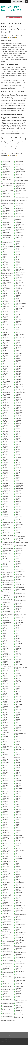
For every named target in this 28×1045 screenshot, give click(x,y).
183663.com (18, 827)
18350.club (17, 261)
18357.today (5, 459)
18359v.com (18, 522)
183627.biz (17, 706)
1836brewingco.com (20, 939)
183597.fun (5, 519)
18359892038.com (6, 521)
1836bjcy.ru (17, 929)
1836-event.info (19, 620)
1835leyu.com (18, 568)
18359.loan (17, 500)
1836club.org (5, 955)
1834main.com (18, 215)
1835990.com (18, 521)
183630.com (5, 720)
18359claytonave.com (7, 522)
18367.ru (17, 845)
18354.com (5, 342)
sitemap (8, 1041)
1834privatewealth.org (20, 221)
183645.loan (5, 754)
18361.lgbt (17, 670)
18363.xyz (17, 719)
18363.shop (17, 716)
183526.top (17, 311)
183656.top (5, 790)
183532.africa (5, 334)
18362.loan (17, 688)
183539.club (5, 339)
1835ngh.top (18, 579)
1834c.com (5, 169)
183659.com (18, 793)
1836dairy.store (6, 985)
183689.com (18, 871)
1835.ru (4, 259)
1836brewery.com (6, 937)
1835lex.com (5, 568)
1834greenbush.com (20, 188)
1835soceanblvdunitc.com (20, 600)
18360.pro (4, 650)
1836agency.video (6, 910)
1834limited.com (6, 211)
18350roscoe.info (19, 274)
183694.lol (17, 889)
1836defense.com (6, 986)
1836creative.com (6, 976)
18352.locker (18, 293)
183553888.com (19, 386)
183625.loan (18, 703)
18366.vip (4, 825)
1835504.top (5, 368)
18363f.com (5, 730)
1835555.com (5, 389)
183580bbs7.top (19, 488)
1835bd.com (5, 529)
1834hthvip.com (19, 195)
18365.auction (5, 762)
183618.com (18, 683)
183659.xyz (5, 795)
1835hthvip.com (6, 556)
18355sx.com (18, 417)
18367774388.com (6, 860)
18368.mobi (17, 866)
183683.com (18, 869)
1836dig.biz (17, 991)
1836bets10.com (6, 929)
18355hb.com (18, 405)
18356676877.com (6, 439)
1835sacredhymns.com (19, 593)
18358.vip (17, 480)
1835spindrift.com (6, 602)
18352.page (17, 295)
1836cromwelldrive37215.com (21, 977)
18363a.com (18, 725)
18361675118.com (19, 681)
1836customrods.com (7, 981)
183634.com (5, 722)
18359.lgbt (4, 500)
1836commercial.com (20, 957)
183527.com (5, 314)
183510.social (5, 280)
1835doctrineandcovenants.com (9, 542)
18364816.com (5, 760)
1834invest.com (6, 196)
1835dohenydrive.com (7, 544)
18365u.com (5, 814)
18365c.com (5, 799)
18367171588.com (19, 850)
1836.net (4, 638)
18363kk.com (5, 732)
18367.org (4, 845)
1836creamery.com (6, 974)
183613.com (5, 678)
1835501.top (18, 365)
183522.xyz (5, 305)
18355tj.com (5, 418)
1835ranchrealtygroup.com (7, 592)
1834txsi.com (5, 234)
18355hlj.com (5, 407)
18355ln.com (5, 412)
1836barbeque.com (6, 924)
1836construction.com (7, 960)
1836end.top (18, 1012)
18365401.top (18, 786)
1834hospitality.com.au (20, 190)
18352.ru (4, 298)
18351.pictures (18, 277)
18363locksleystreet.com (20, 733)
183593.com (18, 509)
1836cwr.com (18, 981)
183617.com (5, 683)
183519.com (5, 287)
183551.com (5, 373)
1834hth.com (5, 193)
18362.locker (5, 690)
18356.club (17, 425)
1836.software (18, 643)
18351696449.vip (19, 282)
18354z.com (5, 357)
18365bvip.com (18, 798)
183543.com (18, 348)
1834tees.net (5, 232)
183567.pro (17, 443)
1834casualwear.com (20, 171)
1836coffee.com (6, 957)
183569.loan (5, 448)
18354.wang (5, 344)
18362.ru (4, 691)
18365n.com (18, 808)
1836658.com (18, 830)
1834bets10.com (6, 166)
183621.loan (18, 694)
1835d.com (5, 540)
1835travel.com (6, 608)
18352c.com (18, 319)
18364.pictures (18, 743)
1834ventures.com (6, 235)
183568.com (5, 446)
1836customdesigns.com (20, 980)
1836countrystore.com (7, 969)
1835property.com (6, 589)
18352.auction (18, 288)
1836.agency (18, 624)
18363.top (4, 717)
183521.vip (17, 301)
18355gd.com (18, 402)
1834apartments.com (7, 163)
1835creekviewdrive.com (19, 536)
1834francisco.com (19, 185)
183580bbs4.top (6, 487)
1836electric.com (19, 1010)
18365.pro (4, 769)
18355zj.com (18, 423)
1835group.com (18, 548)
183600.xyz (5, 653)
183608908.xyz (18, 663)
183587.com (18, 495)
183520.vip (17, 300)
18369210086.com (19, 887)
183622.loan (18, 696)
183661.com (5, 827)
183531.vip (4, 332)
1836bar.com (18, 921)
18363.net (17, 714)
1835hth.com (18, 553)
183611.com (5, 677)
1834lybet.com (5, 213)
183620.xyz (5, 694)
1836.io (4, 633)
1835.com (4, 253)
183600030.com (6, 654)
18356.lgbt (4, 428)
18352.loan (5, 293)
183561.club (5, 435)
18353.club (4, 322)
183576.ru (17, 470)
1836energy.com (6, 1013)
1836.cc (4, 627)
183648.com (18, 759)
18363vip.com (5, 738)
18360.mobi (5, 648)
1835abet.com (5, 524)
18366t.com (5, 842)
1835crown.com (19, 538)
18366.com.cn (18, 821)
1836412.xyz (5, 748)
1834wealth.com (19, 235)
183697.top (5, 900)
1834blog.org (5, 168)
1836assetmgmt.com (7, 918)
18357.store (18, 457)
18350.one (17, 262)
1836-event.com (19, 619)
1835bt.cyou (18, 530)
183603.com (18, 656)
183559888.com (6, 397)
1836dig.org (17, 994)
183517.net (17, 284)
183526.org (5, 311)
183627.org (17, 707)
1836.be (17, 625)
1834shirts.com (6, 226)
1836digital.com (6, 996)
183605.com (18, 659)
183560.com (18, 433)
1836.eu (17, 628)
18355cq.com (18, 400)
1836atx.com (18, 918)
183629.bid (4, 709)
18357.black (5, 449)
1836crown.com (6, 979)
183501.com (18, 266)
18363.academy (18, 711)
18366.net (4, 824)
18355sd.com (18, 415)
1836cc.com (18, 949)
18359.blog (5, 498)
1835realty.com (18, 590)
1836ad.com (5, 907)
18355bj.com (5, 400)
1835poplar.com (6, 586)
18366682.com (18, 835)
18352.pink (4, 297)
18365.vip (17, 770)
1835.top (17, 259)
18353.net (4, 326)
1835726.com (18, 467)
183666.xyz (5, 834)
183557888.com (6, 394)
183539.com (18, 339)
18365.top (4, 770)
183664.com (18, 829)
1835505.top (18, 368)
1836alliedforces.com (7, 912)
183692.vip (4, 887)
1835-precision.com (19, 245)
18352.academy (6, 288)
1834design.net (18, 174)
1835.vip (4, 261)
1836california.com (19, 944)
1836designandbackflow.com (8, 989)
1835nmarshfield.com (7, 582)
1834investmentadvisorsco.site (8, 203)
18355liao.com (18, 410)
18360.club (4, 646)
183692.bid (4, 884)
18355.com (17, 358)
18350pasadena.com (20, 272)
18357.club (17, 449)
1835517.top (5, 379)
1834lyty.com (18, 213)
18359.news (18, 501)
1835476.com (18, 355)
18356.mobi (5, 430)
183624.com (5, 699)
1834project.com (6, 222)
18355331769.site (6, 386)
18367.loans (18, 843)
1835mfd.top (5, 577)
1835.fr (16, 253)
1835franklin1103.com (7, 548)
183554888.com (6, 387)
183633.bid (17, 720)
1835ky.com (5, 566)
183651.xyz (17, 773)
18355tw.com (18, 418)
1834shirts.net (18, 226)
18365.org (17, 767)
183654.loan (5, 785)
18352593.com (18, 308)
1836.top (4, 645)
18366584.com (5, 832)
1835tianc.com (5, 606)
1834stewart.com (6, 229)
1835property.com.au (20, 589)
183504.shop (18, 267)
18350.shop (5, 264)
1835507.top (18, 370)
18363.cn (4, 712)
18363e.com (5, 729)
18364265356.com (6, 751)
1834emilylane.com (6, 177)
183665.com (5, 830)
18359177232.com (19, 508)
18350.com (5, 262)
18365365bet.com (19, 782)
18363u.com (18, 736)
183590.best (18, 506)
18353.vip (17, 327)
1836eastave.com (19, 1007)
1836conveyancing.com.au (7, 966)
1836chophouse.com (7, 951)
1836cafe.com (18, 942)
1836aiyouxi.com (19, 910)
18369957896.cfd (19, 902)
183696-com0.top (19, 892)
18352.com (5, 292)
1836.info (4, 632)
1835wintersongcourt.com (20, 614)
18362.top (17, 691)
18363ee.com (18, 729)
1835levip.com (18, 566)
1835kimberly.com (6, 564)
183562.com (18, 436)
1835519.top (18, 381)
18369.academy (6, 873)
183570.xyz (17, 461)
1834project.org (18, 222)
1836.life (4, 635)
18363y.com (18, 738)
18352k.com (5, 321)
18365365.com (5, 782)
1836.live (17, 635)
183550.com (5, 365)
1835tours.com (18, 606)
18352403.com (5, 306)
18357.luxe (17, 452)
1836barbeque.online (20, 924)
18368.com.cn (5, 866)
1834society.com (19, 227)
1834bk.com (18, 166)
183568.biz (17, 444)
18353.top (4, 327)
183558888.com (19, 396)
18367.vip (17, 847)
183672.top (17, 851)
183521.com (5, 301)
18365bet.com (5, 798)
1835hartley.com (19, 550)
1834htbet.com (18, 191)
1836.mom (17, 637)
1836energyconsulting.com (20, 1014)
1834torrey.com (18, 232)
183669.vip (17, 840)
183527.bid (17, 313)
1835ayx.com (18, 526)
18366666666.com (6, 835)
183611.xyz (17, 677)
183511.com (18, 280)
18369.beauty (5, 874)
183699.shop (5, 902)
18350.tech (17, 264)
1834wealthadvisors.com (7, 240)
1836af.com (5, 908)
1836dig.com (5, 993)
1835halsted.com (6, 550)
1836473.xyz (5, 759)
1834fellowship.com (20, 177)
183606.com (5, 661)
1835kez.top (18, 563)
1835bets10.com (6, 530)
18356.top (17, 431)
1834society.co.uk (6, 227)
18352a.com (18, 318)
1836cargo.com (18, 948)
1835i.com (4, 558)
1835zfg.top (5, 617)
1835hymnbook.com (20, 556)
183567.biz (4, 441)
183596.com (18, 511)
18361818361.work (19, 685)
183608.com (5, 663)
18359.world (5, 506)
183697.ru (17, 899)
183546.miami (18, 353)
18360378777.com (6, 659)
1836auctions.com (6, 919)
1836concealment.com (7, 959)
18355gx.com (18, 404)
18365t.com (18, 812)
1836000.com (18, 653)
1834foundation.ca (19, 182)
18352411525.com (19, 306)
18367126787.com (6, 850)
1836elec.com (18, 1008)
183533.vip (4, 335)
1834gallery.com (19, 187)
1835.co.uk (17, 251)
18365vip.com (5, 816)
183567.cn (4, 443)
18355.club (4, 358)
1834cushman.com (19, 172)
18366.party (18, 824)
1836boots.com (6, 934)
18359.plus (17, 503)
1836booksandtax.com (20, 932)
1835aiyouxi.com (19, 524)
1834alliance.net (6, 161)
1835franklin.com (19, 547)
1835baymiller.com (19, 527)
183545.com (5, 352)
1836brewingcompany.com (7, 941)
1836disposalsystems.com (7, 1003)
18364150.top (5, 749)
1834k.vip (4, 205)
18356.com (17, 426)
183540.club (18, 345)
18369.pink (4, 877)
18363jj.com (18, 730)
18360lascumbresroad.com (20, 667)
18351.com (17, 275)
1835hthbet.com (6, 555)
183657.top (5, 791)
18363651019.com (6, 724)
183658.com (18, 791)
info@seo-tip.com (11, 1035)
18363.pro (4, 716)
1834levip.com (18, 207)
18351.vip (4, 279)
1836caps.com (5, 948)
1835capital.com (19, 532)
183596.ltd (4, 513)
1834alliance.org (19, 161)
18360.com (17, 646)
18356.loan (17, 428)
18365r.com (18, 811)
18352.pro (17, 297)
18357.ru (4, 457)
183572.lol (4, 465)
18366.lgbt (4, 822)
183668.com (18, 838)
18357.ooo (4, 456)
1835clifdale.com (6, 534)
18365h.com (18, 803)
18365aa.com (5, 796)
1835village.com (6, 611)
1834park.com (5, 218)
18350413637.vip (6, 269)
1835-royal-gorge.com (7, 246)
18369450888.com (19, 890)
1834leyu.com (5, 208)
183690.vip (17, 881)
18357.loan (17, 451)
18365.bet (17, 762)
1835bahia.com (6, 527)
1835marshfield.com (20, 576)
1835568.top (18, 391)
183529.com (18, 316)
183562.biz (4, 436)
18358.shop (5, 480)
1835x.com (5, 615)
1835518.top (18, 379)
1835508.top (5, 371)
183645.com (18, 752)
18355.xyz (17, 363)
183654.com (18, 783)
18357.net (4, 454)
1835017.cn (5, 267)
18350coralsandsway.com (7, 273)
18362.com (5, 688)
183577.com (5, 472)
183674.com (18, 855)
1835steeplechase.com (19, 603)
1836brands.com (19, 935)
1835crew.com (5, 538)
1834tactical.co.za (19, 229)
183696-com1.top (6, 894)
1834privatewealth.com (19, 219)
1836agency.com (19, 908)
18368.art (17, 863)
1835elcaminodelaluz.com (20, 545)
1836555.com (5, 788)
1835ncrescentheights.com (7, 580)
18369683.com (5, 897)
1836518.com (18, 775)
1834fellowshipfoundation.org (8, 183)
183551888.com (6, 381)
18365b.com (18, 796)
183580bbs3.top (19, 485)
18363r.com (5, 736)
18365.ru (17, 769)
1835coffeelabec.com (7, 535)
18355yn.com (5, 423)
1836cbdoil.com (6, 949)
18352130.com (5, 303)
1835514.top (18, 376)
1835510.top (18, 373)
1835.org (17, 258)
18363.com (17, 712)
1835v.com (5, 609)
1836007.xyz (18, 654)
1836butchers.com (19, 940)
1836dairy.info (18, 983)
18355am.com (5, 399)
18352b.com (5, 319)
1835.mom (17, 254)
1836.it (16, 633)
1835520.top (5, 383)
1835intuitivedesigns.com (7, 561)
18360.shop (17, 650)
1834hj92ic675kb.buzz (7, 190)
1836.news (17, 638)
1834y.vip (17, 243)
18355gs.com (5, 404)
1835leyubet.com (6, 569)
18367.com (17, 842)
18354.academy (6, 340)
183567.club (18, 441)
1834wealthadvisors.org (6, 242)
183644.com (5, 752)
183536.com (5, 337)
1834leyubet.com (19, 208)
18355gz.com (5, 405)
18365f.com (18, 801)
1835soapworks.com (7, 599)
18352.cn (17, 290)
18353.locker (18, 324)
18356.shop (5, 431)
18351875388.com (19, 285)
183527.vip (17, 314)
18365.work (5, 772)
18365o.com (5, 809)
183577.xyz (17, 472)
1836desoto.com (19, 988)
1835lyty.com (5, 574)
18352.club (4, 290)
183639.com (5, 725)
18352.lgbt (17, 292)
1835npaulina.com (19, 582)
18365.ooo (4, 767)
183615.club (5, 680)
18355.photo (18, 360)
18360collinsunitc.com (7, 666)
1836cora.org (18, 968)
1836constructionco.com (20, 961)
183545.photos (18, 352)
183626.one (5, 706)
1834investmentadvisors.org (20, 200)
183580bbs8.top (6, 490)
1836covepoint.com (19, 971)
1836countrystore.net (20, 969)
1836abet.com (18, 903)
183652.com (18, 777)
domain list (22, 1035)
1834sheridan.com (19, 224)
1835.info (4, 254)
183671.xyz (17, 848)
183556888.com (6, 392)
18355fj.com (5, 402)
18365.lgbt (4, 765)
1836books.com (19, 931)
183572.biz (4, 464)
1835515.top (5, 378)
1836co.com (18, 955)
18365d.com (18, 799)
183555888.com (6, 391)
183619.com (5, 686)
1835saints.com (6, 595)
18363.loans (5, 714)
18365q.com (5, 811)
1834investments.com (20, 202)
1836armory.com (6, 916)
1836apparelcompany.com (20, 914)
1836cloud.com (18, 954)
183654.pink (18, 785)
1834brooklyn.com (19, 168)
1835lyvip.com (18, 574)
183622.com (5, 696)
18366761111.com (6, 838)
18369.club (17, 874)
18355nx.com (5, 413)
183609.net (5, 664)
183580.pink (18, 482)
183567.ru (4, 444)
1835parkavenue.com (7, 584)
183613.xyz (17, 678)
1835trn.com (18, 608)
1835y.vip (17, 615)
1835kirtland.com (19, 564)
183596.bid (4, 511)
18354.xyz (17, 344)
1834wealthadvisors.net (19, 240)
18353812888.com (19, 337)
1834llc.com (18, 211)
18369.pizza (18, 877)
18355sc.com (5, 415)
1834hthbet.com (19, 193)
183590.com (5, 508)
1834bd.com (5, 164)
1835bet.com (18, 529)
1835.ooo (4, 258)
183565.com (18, 438)
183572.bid (17, 462)
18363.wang (5, 719)
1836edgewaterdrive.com (7, 1010)
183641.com (18, 746)
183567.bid (17, 439)
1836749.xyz (18, 856)
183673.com (18, 853)
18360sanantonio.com (7, 668)
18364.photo (5, 743)
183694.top (5, 890)
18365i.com (5, 804)
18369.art (17, 873)
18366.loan (17, 822)
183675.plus (5, 858)
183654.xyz (5, 786)
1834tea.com (5, 230)
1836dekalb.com (19, 986)
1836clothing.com (6, 954)
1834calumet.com (19, 169)
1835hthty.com (18, 555)
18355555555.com (19, 389)
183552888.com (19, 383)
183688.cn (4, 871)
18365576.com (18, 788)
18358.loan (17, 477)
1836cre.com (18, 973)
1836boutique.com (6, 935)
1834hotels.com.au (6, 191)
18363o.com (18, 735)
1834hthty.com (6, 195)
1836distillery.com (19, 1002)
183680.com (18, 868)
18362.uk (4, 693)
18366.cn (17, 819)
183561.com (18, 435)
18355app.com (18, 399)
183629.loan (18, 709)
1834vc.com (18, 234)
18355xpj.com (5, 422)
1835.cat (4, 249)
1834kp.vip (17, 205)
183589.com (5, 496)
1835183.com (5, 285)
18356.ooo (17, 430)
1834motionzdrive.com (7, 216)
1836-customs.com (7, 619)
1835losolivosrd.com (20, 571)
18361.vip (4, 675)
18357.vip (17, 459)
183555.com (18, 387)
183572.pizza (18, 465)
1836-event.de (5, 620)
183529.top (5, 318)
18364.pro (4, 744)
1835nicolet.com (19, 581)
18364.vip (17, 744)
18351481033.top (6, 282)
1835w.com (17, 611)
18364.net (4, 741)
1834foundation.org (7, 185)
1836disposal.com (6, 999)
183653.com (5, 780)
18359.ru (4, 504)
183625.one (5, 704)
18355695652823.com (20, 392)
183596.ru (17, 513)
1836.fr (4, 630)
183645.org (17, 754)
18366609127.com (19, 834)
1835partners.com (19, 584)
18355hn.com (18, 407)
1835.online (17, 256)
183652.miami (5, 778)
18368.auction (5, 864)
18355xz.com (18, 422)
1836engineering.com (7, 1016)
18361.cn (17, 668)
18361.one (4, 672)
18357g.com (18, 474)
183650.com (18, 772)
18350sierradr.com (6, 275)
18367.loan (5, 843)
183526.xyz (5, 313)
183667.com (5, 837)
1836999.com (5, 903)
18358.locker (5, 478)
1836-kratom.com (6, 622)
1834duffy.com (6, 176)
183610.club (18, 675)
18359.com (17, 498)
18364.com (5, 739)
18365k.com (5, 806)
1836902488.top (6, 882)
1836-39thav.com (19, 617)
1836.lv (4, 637)
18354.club (17, 340)
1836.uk (17, 645)
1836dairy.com (5, 983)
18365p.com (18, 809)
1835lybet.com (18, 573)
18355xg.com (5, 420)
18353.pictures (18, 326)
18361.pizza (5, 673)
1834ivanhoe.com (19, 203)
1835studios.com (6, 605)
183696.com (18, 895)
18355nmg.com (18, 412)
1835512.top (18, 374)
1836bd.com (5, 927)
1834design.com (6, 174)
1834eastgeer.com (19, 176)
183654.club (5, 783)
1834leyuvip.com (6, 210)
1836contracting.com (20, 963)
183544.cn (4, 350)
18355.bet (17, 357)
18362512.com (18, 704)
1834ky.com (5, 207)
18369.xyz (17, 879)
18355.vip (4, 363)
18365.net (17, 765)
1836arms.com (18, 916)
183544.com (18, 350)
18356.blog (5, 425)
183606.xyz (17, 661)
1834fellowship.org (6, 179)
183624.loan (18, 699)
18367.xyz (4, 848)
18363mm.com (6, 735)
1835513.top (5, 376)
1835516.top (18, 378)
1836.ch (17, 627)
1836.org (4, 641)
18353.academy (18, 321)
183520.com (5, 300)
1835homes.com (19, 551)
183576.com (5, 470)
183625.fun (5, 703)
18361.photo (18, 672)
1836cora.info (18, 966)
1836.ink (17, 632)
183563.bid (4, 438)
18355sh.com (5, 417)
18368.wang (5, 868)
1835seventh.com (19, 598)
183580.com (5, 482)
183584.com (5, 495)
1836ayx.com (18, 919)
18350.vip (4, 266)
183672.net (5, 851)
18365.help (17, 764)
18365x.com (5, 817)
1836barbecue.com (6, 922)
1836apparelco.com (7, 913)
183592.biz (4, 509)
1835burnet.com (6, 532)
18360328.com (18, 658)
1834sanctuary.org (6, 224)
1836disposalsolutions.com (20, 1000)
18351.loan (5, 277)
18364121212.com (19, 748)
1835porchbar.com (6, 587)
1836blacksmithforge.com (7, 932)
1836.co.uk (4, 628)
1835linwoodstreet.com (6, 572)
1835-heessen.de (6, 245)
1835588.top (18, 394)
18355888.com (5, 396)
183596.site (5, 514)
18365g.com (5, 803)
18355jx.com (5, 410)
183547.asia (5, 355)
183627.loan (5, 707)
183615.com (18, 680)
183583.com (5, 493)
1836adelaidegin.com (20, 907)
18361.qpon (17, 673)
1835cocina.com (19, 534)
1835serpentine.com (7, 598)
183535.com (18, 335)
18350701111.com (19, 269)
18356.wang (5, 433)
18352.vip (17, 298)
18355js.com (18, 409)
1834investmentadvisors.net (8, 200)
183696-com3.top (6, 895)
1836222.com (5, 698)
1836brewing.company (7, 939)
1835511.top (5, 374)
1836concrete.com (19, 959)
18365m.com (5, 808)
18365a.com (18, 795)
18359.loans (5, 501)
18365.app (17, 760)
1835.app (4, 248)
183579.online (5, 474)
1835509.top (18, 371)
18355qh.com (18, 413)
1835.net (4, 256)
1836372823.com (19, 724)
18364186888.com (19, 749)
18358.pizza (18, 478)
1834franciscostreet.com (7, 188)
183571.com (5, 462)
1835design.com (19, 540)
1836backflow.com (6, 921)
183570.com (5, 461)
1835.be (17, 248)
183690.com (5, 881)
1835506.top (5, 370)
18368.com (17, 864)
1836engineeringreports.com (8, 1020)
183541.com (5, 348)
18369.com (5, 876)
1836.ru (4, 643)
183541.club (18, 347)
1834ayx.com (18, 163)
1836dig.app (5, 991)
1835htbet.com (6, 553)
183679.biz (17, 861)
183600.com (18, 651)
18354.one (17, 342)
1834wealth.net (6, 237)
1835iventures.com (19, 560)
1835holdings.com (6, 551)
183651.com (5, 773)
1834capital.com (6, 171)
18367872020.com (6, 861)
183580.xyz (5, 483)
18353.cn (17, 322)
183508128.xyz (18, 271)
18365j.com (17, 804)
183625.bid (4, 701)
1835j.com (17, 561)
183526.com (18, 310)
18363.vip (17, 717)
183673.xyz (5, 855)
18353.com (5, 324)
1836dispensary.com (20, 998)
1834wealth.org (18, 237)
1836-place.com (19, 622)
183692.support (6, 886)
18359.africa (18, 496)
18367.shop (5, 847)
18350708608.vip (6, 271)
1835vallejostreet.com (20, 609)
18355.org (4, 360)
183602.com (5, 656)
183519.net (17, 287)
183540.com (5, 347)
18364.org (17, 741)
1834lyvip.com (5, 215)
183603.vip (4, 658)
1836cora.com (18, 965)
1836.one (4, 640)
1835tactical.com (19, 605)
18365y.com (18, 817)
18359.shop (17, 504)
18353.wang (5, 329)
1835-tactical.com (19, 246)
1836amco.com (18, 912)
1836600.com (18, 825)
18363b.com (5, 727)
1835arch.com (5, 526)
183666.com (18, 832)
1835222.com (18, 305)
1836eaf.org (18, 1005)
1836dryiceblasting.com (6, 1006)
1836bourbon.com (19, 934)
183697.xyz (17, 900)
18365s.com (5, 812)
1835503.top (18, 366)
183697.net (5, 899)
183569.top (17, 448)
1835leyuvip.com (19, 569)
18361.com (5, 670)
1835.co (4, 251)
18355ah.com (18, 397)
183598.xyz (17, 519)
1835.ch (17, 249)
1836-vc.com (5, 624)
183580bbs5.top (19, 487)
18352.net (4, 295)
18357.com (5, 451)
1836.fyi (17, 630)
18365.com (5, 764)
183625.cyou (18, 701)
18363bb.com (18, 727)
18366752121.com (19, 837)
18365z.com (5, 819)
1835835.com (18, 493)
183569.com (18, 446)
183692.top (17, 886)
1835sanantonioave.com (19, 596)
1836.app (4, 625)
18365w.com (18, 816)
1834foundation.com (20, 183)
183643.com (18, 751)
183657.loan (18, 790)
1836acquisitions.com (20, 905)
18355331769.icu (19, 384)
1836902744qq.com (19, 882)
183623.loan (18, 698)
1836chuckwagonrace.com (20, 952)
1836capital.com (6, 945)
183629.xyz (5, 711)
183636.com (18, 722)
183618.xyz (5, 685)
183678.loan (18, 860)
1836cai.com (5, 944)
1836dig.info (18, 993)
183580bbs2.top (6, 485)
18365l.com (17, 806)
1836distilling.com (19, 1004)
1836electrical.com (6, 1012)
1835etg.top (5, 547)
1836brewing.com (19, 937)
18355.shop (5, 361)
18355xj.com (18, 420)
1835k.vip (4, 563)
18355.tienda (18, 361)
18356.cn (4, 426)
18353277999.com (19, 334)
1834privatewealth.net (7, 221)
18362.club (17, 686)
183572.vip (4, 467)
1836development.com (20, 990)
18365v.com (18, 814)
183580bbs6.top (6, 488)
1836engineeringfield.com (20, 1017)
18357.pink (17, 456)
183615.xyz (5, 681)
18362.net (17, 690)
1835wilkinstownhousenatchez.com (9, 614)
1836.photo (17, 641)
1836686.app (5, 840)
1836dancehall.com (19, 985)
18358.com (5, 477)
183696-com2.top (19, 894)
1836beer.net (18, 927)
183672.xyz (5, 853)
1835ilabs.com (18, 558)
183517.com (5, 284)
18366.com (5, 821)
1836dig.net (5, 994)
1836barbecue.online (20, 922)
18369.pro (4, 879)
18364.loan (17, 739)
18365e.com (5, 801)
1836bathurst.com (6, 926)
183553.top (5, 384)
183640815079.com (7, 746)
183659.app (5, 793)
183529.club (5, 316)
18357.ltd (4, 452)
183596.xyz (5, 516)
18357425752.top (19, 469)
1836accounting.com (7, 905)
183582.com (18, 491)
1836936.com (5, 889)
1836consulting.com (7, 963)
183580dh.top (18, 490)
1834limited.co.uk (19, 210)
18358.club (4, 475)
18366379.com (5, 829)
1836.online (17, 640)
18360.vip (4, 651)
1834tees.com (18, 230)
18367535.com (18, 858)
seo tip (9, 1039)
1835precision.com (19, 587)
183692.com (18, 884)
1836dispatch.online (7, 998)
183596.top (17, 514)
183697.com (18, 897)
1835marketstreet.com (7, 576)
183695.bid (4, 892)
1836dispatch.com (19, 996)
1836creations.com (19, 974)
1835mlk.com (18, 577)
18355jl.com (5, 409)
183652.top (17, 778)
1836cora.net (5, 968)
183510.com (18, 279)
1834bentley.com (19, 164)
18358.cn (17, 475)
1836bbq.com (18, 926)
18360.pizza (18, 648)
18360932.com (18, 664)
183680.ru (4, 869)
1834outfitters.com (19, 216)
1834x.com (17, 241)
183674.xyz (5, 856)
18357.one (17, 454)
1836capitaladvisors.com (20, 946)
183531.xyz (17, 332)
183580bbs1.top (19, 483)
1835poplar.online (19, 586)
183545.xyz (5, 353)
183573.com (5, 469)
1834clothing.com (6, 172)
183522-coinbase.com (20, 303)
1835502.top (5, 366)
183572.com (18, 464)
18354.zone (5, 345)
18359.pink (4, 503)
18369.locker (18, 876)
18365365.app (18, 780)
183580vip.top (5, 491)
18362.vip (17, 693)
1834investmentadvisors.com (21, 197)
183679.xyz (5, 863)
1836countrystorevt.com (7, 972)
